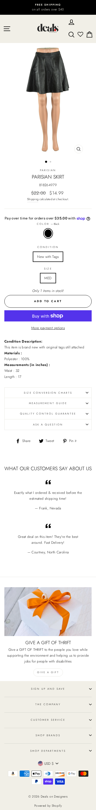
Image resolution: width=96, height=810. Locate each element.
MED (47, 278)
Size (48, 269)
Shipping (33, 199)
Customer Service (48, 720)
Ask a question (48, 424)
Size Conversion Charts (48, 393)
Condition (48, 247)
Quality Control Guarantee (48, 414)
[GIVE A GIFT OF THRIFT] (48, 611)
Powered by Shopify (48, 805)
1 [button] (46, 162)
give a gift (48, 672)
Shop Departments (48, 751)
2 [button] (51, 162)
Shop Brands (48, 735)
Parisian (48, 170)
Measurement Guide (48, 403)
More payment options (48, 327)
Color (48, 224)
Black (48, 233)
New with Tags (48, 256)
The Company (48, 704)
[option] (48, 7)
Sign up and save (48, 689)
